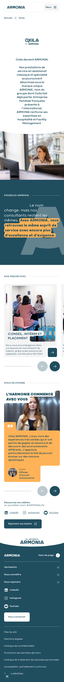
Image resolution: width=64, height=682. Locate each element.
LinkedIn (14, 512)
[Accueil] (16, 7)
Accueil (8, 18)
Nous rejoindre (12, 582)
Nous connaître (12, 574)
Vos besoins (10, 567)
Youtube (53, 512)
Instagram (34, 512)
